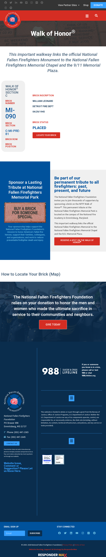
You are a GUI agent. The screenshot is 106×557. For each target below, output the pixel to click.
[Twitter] (10, 2)
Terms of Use (79, 545)
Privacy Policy (68, 545)
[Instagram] (31, 2)
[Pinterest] (41, 2)
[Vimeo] (26, 2)
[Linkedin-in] (16, 2)
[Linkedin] (71, 533)
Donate (98, 5)
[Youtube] (21, 2)
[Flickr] (36, 2)
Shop (86, 5)
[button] (55, 16)
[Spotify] (10, 7)
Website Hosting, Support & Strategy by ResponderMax (53, 549)
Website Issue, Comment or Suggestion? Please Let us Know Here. (18, 467)
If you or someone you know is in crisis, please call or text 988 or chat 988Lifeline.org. (91, 370)
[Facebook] (5, 2)
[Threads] (5, 7)
